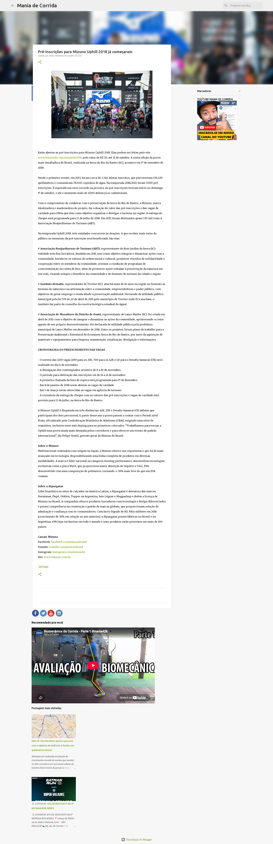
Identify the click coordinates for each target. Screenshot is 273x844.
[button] (40, 62)
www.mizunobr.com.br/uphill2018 (60, 157)
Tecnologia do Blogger (138, 839)
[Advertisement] (187, 136)
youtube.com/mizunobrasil (66, 546)
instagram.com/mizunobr (68, 552)
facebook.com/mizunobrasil (69, 541)
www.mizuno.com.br (57, 557)
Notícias (43, 567)
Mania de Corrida (37, 5)
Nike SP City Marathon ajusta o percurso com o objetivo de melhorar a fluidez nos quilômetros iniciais (53, 745)
